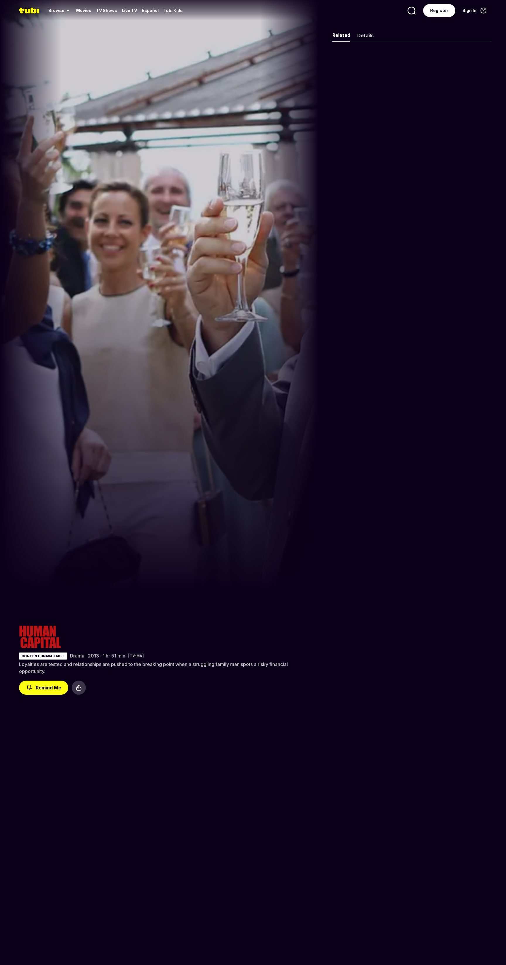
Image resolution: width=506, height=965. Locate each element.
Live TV (129, 10)
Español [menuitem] (150, 10)
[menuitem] (59, 10)
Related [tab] (341, 35)
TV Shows (106, 10)
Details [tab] (365, 35)
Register (439, 10)
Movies (83, 10)
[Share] (79, 688)
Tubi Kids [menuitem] (173, 10)
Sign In (469, 10)
